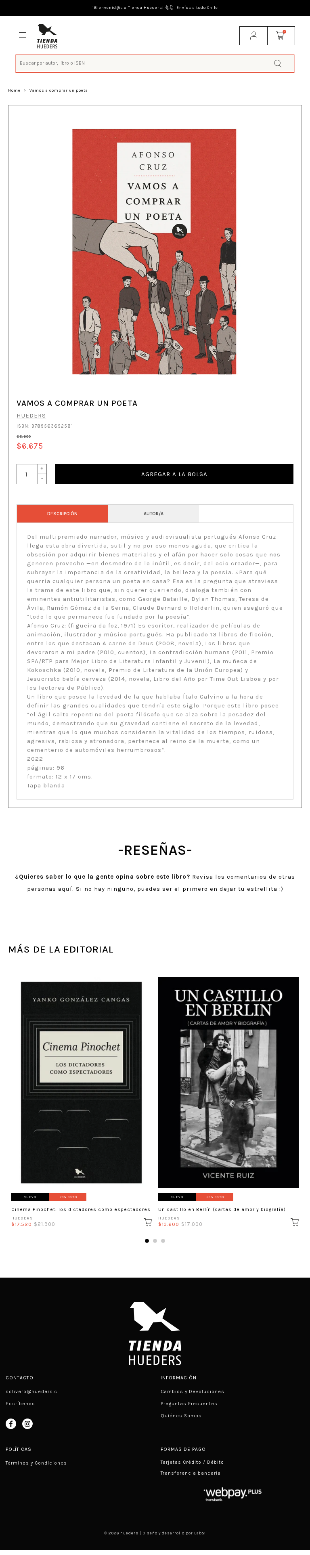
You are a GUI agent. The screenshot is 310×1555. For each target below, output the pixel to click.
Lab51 (200, 1533)
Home (14, 90)
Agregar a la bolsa (174, 474)
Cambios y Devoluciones (192, 1391)
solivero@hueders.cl (32, 1391)
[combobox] (155, 63)
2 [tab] (155, 1241)
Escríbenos (20, 1403)
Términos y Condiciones (36, 1463)
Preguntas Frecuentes (189, 1403)
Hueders (31, 415)
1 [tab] (147, 1241)
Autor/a (153, 513)
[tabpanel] (81, 1099)
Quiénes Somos (181, 1416)
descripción (62, 513)
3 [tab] (163, 1241)
